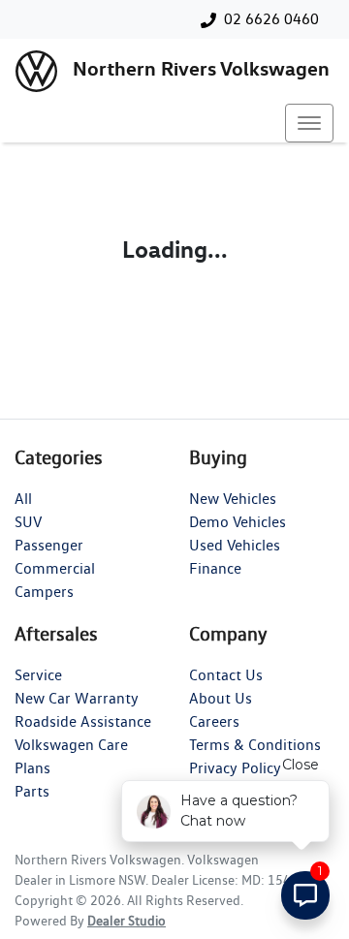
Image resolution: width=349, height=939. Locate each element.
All (23, 498)
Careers (214, 721)
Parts (32, 791)
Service (38, 675)
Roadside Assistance (83, 721)
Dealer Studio (126, 920)
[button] (309, 123)
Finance (215, 568)
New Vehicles (232, 498)
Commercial (55, 568)
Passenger (49, 545)
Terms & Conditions (255, 745)
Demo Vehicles (237, 522)
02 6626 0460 (271, 19)
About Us (220, 698)
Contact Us (226, 675)
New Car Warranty (77, 698)
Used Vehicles (234, 545)
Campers (44, 591)
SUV (28, 522)
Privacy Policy (235, 768)
